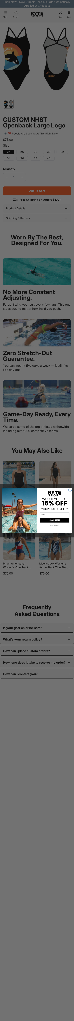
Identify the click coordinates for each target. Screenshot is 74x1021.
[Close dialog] (70, 490)
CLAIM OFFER (54, 520)
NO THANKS (54, 525)
